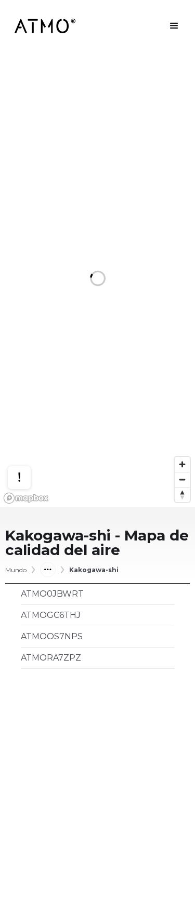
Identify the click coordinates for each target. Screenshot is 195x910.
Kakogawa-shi (94, 570)
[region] (97, 279)
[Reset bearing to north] (182, 494)
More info (29, 445)
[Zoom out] (182, 479)
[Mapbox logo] (26, 498)
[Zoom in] (182, 464)
